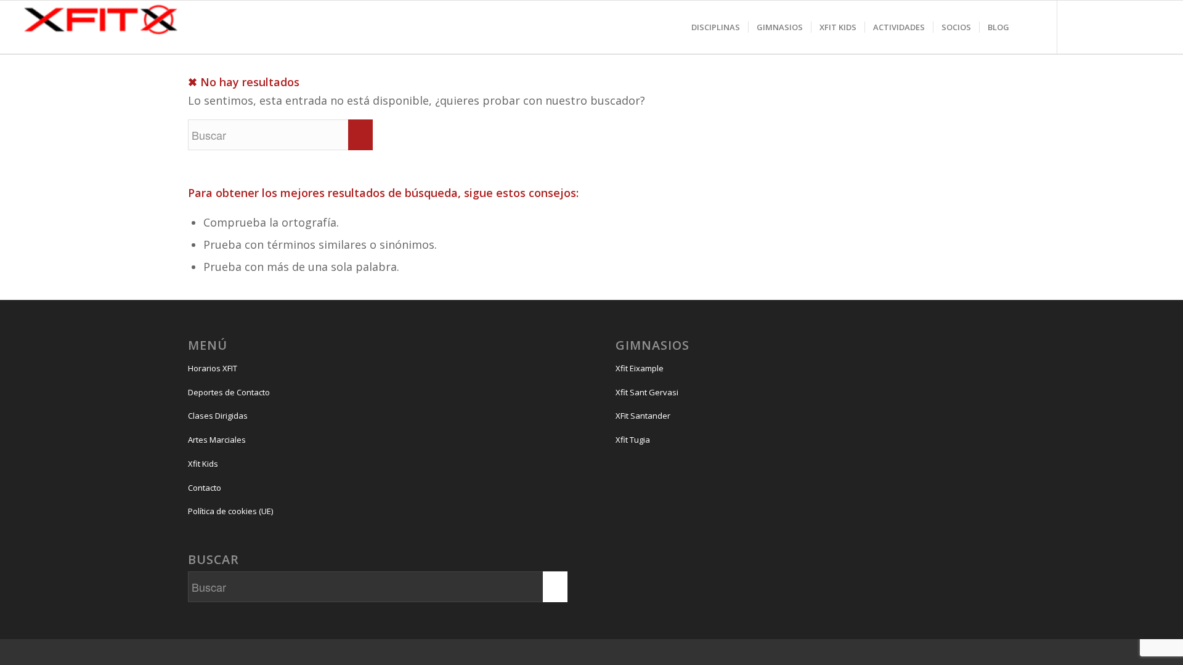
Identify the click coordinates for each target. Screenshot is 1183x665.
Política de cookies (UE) (230, 511)
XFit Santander (643, 415)
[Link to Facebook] (1101, 40)
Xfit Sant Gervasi (647, 392)
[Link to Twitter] (1125, 40)
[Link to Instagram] (1076, 40)
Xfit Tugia (633, 439)
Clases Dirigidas (218, 415)
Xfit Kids (203, 463)
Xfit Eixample (640, 368)
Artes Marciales (217, 439)
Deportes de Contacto (229, 392)
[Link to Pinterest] (1150, 40)
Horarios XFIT (212, 368)
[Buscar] (1029, 27)
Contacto (204, 487)
